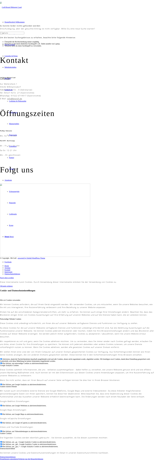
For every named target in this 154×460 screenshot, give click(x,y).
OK (1, 286)
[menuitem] (79, 266)
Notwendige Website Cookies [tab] (10, 319)
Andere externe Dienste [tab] (8, 386)
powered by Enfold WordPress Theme (31, 258)
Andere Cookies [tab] (6, 433)
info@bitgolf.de (14, 98)
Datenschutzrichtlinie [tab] (7, 448)
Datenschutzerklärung (8, 457)
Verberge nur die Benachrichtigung (30, 459)
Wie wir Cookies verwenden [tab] (10, 300)
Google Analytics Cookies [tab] (9, 365)
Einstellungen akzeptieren (9, 459)
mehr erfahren (8, 286)
